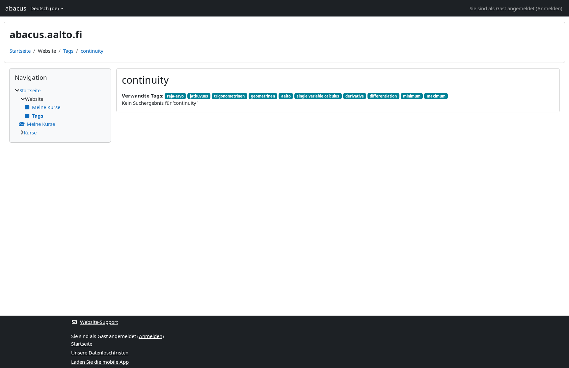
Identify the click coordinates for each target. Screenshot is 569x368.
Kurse (30, 132)
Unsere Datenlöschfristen (99, 352)
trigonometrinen (229, 96)
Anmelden (549, 8)
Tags (68, 50)
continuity (92, 50)
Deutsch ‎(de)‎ (44, 8)
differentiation (383, 96)
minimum (411, 96)
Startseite (20, 50)
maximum (436, 96)
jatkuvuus (199, 96)
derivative (354, 96)
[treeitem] (60, 111)
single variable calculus (318, 96)
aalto (286, 96)
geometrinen (263, 96)
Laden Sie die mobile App (100, 361)
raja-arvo (175, 96)
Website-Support (99, 322)
